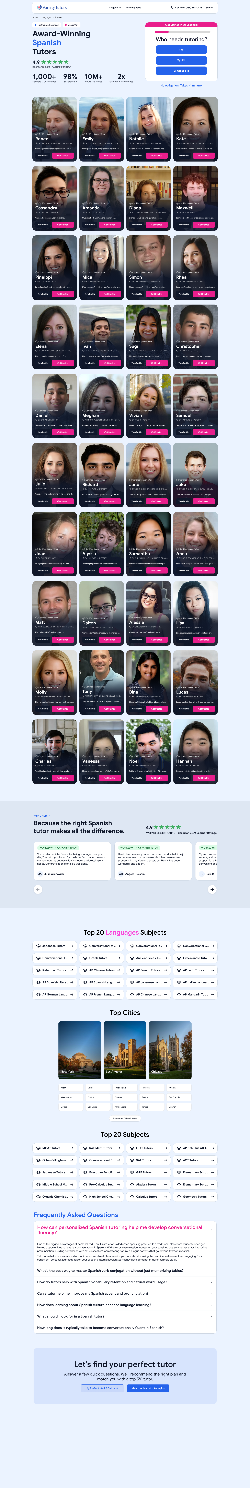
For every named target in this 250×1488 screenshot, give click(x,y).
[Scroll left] (38, 889)
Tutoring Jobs (133, 7)
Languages (46, 17)
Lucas (182, 692)
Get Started (62, 155)
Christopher (188, 346)
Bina (133, 692)
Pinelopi (43, 277)
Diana (135, 208)
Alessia (136, 622)
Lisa (180, 623)
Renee (41, 139)
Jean (40, 554)
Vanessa (91, 761)
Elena (41, 346)
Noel (134, 761)
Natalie (136, 139)
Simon (135, 277)
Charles (43, 761)
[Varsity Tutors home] (52, 7)
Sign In (209, 7)
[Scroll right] (212, 889)
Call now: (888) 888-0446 (188, 7)
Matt (40, 622)
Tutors (35, 17)
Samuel (183, 415)
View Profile (43, 155)
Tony (87, 691)
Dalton (89, 623)
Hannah (184, 761)
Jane (134, 484)
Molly (41, 692)
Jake (181, 484)
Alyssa (89, 554)
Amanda (91, 208)
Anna (181, 554)
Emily (88, 139)
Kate (181, 139)
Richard (90, 484)
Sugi (133, 346)
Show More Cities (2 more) (125, 1118)
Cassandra (46, 208)
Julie (40, 484)
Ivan (86, 346)
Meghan (90, 415)
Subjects (113, 7)
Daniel (41, 415)
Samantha (139, 554)
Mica (87, 277)
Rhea (181, 277)
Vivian (135, 415)
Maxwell (184, 208)
